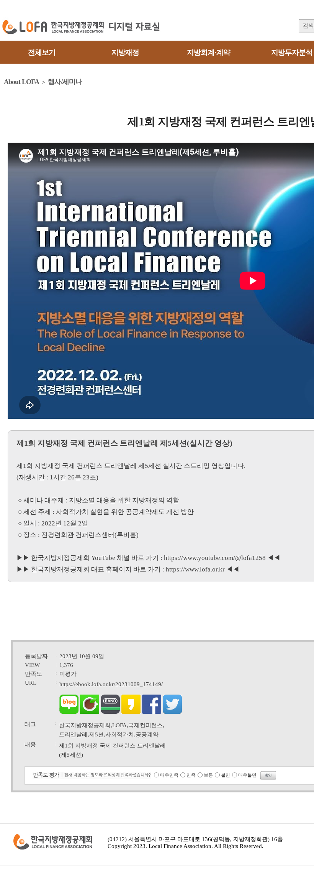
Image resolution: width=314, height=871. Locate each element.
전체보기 (42, 52)
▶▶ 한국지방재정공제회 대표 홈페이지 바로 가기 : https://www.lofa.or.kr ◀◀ (127, 569)
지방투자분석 (291, 52)
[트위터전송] (172, 712)
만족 (191, 775)
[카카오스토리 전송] (131, 712)
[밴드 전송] (110, 712)
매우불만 (247, 775)
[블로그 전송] (68, 712)
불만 (225, 775)
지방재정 (125, 52)
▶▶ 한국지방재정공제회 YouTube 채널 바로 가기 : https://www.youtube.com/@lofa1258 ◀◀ (148, 557)
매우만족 (169, 775)
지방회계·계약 (208, 52)
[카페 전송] (89, 712)
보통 (208, 775)
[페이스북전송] (151, 712)
